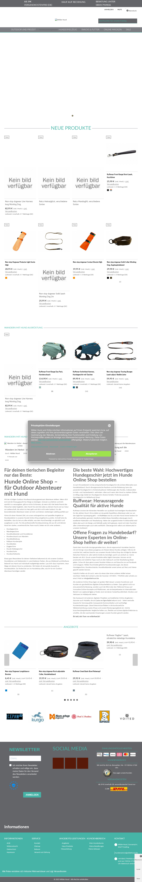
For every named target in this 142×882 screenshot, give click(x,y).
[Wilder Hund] (71, 19)
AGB (8, 843)
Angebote (71, 627)
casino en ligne (87, 592)
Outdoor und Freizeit (23, 30)
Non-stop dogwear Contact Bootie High (87, 262)
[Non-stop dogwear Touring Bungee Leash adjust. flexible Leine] (121, 351)
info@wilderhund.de (91, 578)
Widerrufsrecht (12, 846)
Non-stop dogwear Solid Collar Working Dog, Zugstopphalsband (121, 263)
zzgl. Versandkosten (13, 681)
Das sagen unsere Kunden (122, 773)
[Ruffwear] (104, 716)
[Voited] (127, 716)
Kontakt (37, 843)
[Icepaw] (14, 716)
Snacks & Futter (90, 30)
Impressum (11, 852)
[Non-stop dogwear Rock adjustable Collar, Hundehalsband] (54, 651)
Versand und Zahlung (42, 852)
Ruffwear (103, 515)
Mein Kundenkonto (96, 843)
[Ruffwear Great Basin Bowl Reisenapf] (88, 651)
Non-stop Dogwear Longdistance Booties (17, 673)
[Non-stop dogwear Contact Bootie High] (88, 241)
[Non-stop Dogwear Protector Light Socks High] (20, 241)
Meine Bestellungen (96, 846)
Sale (128, 30)
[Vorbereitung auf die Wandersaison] (121, 443)
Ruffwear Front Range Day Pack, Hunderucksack (51, 373)
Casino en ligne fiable (103, 600)
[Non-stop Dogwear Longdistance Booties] (20, 651)
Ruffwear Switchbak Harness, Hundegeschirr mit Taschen (83, 373)
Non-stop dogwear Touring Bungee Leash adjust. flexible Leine (119, 373)
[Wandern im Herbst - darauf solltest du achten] (20, 444)
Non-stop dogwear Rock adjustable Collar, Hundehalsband (52, 673)
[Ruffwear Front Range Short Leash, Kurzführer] (122, 154)
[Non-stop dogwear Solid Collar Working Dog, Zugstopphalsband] (122, 241)
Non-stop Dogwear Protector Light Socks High (20, 263)
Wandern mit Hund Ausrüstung (23, 328)
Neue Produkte (71, 128)
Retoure (37, 849)
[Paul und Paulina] (82, 716)
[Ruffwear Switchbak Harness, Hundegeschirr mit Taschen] (88, 351)
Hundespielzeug (68, 30)
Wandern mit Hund (15, 437)
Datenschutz (11, 849)
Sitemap (37, 846)
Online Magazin (113, 30)
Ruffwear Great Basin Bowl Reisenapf (86, 671)
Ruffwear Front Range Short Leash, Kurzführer (120, 176)
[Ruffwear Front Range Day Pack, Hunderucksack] (54, 351)
